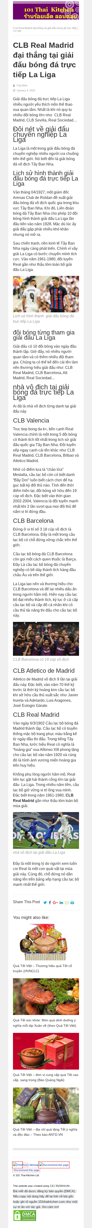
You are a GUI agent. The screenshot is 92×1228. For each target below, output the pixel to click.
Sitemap (33, 1165)
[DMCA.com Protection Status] (25, 1220)
